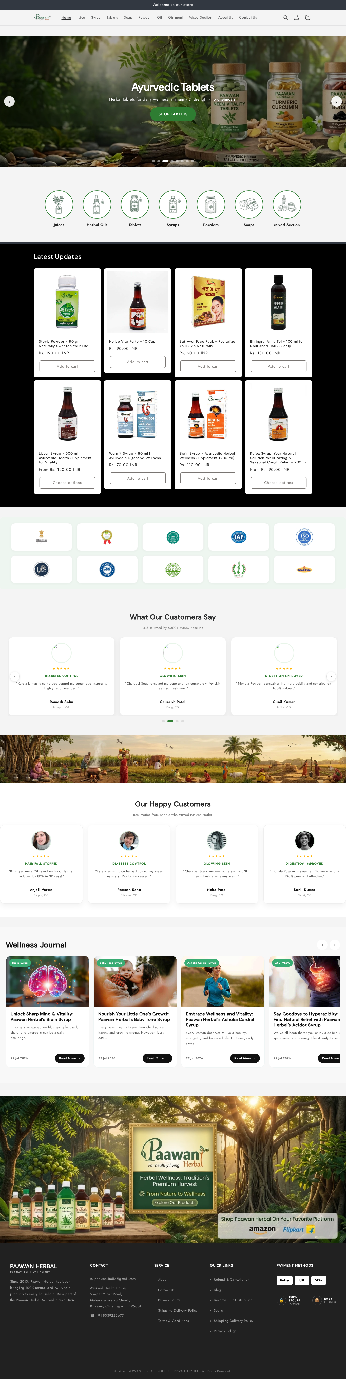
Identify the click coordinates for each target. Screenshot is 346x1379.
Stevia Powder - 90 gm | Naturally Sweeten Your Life (63, 343)
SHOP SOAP (173, 114)
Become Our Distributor (233, 1300)
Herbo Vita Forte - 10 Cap (132, 341)
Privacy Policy (169, 1300)
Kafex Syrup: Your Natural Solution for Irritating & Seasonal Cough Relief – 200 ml (278, 457)
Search (219, 1310)
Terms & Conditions (173, 1320)
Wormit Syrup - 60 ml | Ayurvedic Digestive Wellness (135, 455)
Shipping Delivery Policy (177, 1310)
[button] (285, 17)
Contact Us (166, 1290)
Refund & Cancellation (231, 1279)
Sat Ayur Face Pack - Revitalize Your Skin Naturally (207, 343)
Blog (217, 1290)
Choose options (67, 483)
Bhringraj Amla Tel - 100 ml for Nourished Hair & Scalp (277, 343)
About (162, 1279)
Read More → (70, 1058)
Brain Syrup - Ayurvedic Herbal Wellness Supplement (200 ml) (207, 455)
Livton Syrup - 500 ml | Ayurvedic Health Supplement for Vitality (65, 457)
